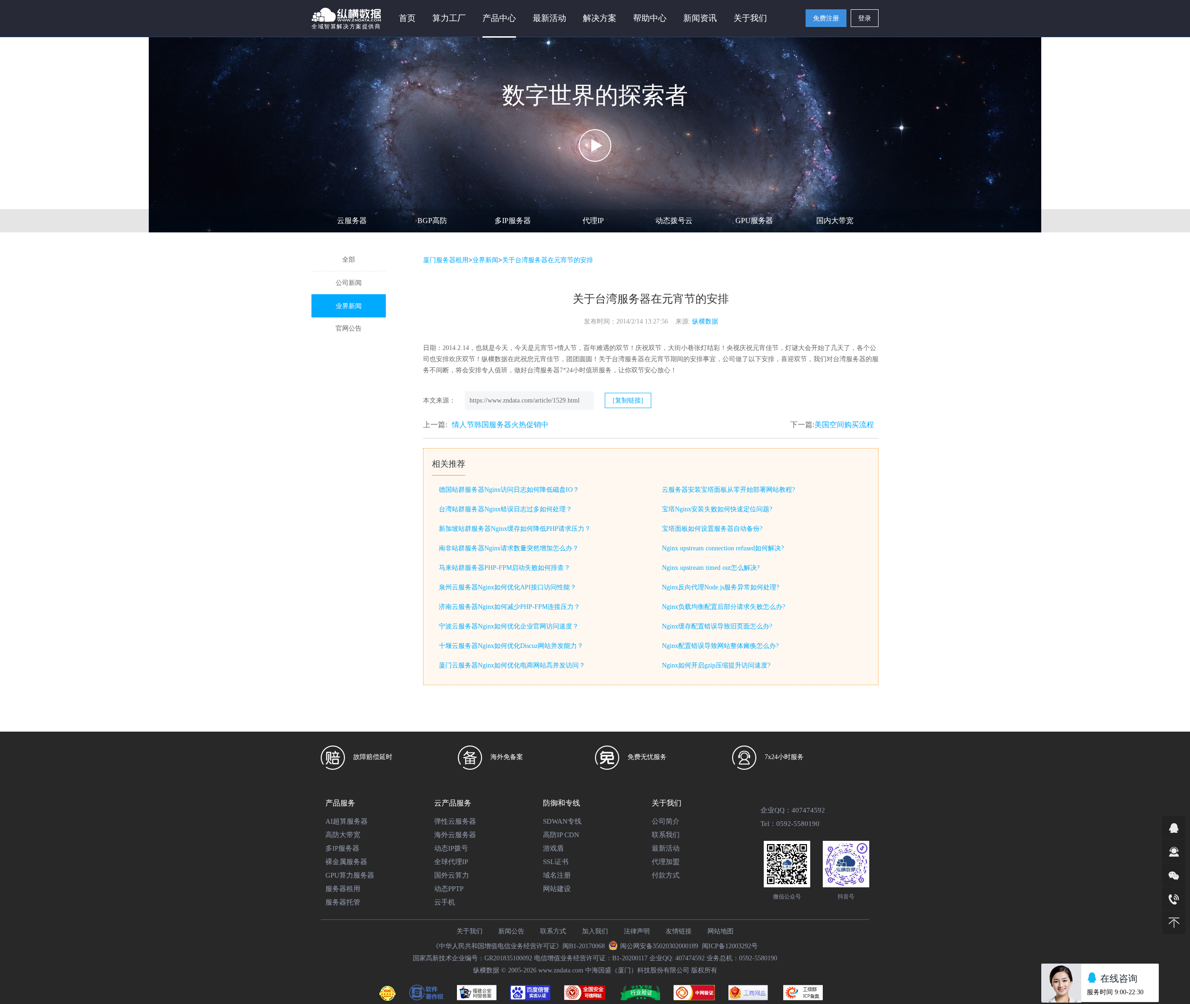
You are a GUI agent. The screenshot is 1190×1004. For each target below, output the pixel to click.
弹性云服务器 (455, 821)
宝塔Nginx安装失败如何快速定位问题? (717, 509)
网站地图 (720, 931)
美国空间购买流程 (844, 425)
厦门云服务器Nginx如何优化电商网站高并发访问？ (512, 665)
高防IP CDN (561, 835)
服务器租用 (342, 888)
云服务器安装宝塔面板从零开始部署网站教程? (728, 489)
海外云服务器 (455, 835)
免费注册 (826, 18)
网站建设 (557, 888)
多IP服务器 (513, 221)
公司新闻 (349, 282)
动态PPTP (448, 888)
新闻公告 (511, 931)
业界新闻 (349, 306)
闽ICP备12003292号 (730, 946)
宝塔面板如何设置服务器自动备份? (712, 528)
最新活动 (549, 18)
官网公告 (349, 328)
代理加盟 (666, 861)
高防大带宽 (342, 835)
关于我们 (469, 931)
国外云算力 (451, 875)
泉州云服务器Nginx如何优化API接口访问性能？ (507, 587)
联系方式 (553, 931)
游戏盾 (553, 848)
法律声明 (637, 931)
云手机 (444, 902)
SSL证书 (556, 861)
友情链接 (679, 931)
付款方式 (666, 875)
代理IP (593, 221)
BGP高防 (432, 221)
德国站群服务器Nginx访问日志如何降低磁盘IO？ (509, 489)
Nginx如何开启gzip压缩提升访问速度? (716, 665)
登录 (864, 18)
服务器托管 (342, 902)
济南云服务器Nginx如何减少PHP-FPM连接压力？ (509, 606)
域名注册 (557, 875)
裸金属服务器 (346, 861)
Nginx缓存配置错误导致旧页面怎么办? (717, 626)
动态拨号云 (674, 221)
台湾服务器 (849, 359)
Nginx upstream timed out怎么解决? (711, 567)
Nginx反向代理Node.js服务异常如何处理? (720, 587)
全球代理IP (451, 861)
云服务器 (352, 221)
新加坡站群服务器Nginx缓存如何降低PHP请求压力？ (515, 528)
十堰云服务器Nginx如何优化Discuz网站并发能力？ (511, 645)
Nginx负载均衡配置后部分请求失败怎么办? (723, 606)
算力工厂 (449, 18)
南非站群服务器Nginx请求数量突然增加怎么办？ (509, 548)
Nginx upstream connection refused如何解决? (723, 548)
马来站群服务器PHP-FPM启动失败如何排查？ (504, 567)
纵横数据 (705, 321)
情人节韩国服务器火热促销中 (500, 425)
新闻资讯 (700, 18)
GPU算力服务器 (349, 875)
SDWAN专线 (562, 821)
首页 (407, 18)
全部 (348, 259)
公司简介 (666, 821)
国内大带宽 (834, 221)
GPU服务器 (754, 221)
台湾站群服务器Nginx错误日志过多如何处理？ (505, 509)
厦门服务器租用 (446, 260)
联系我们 (666, 835)
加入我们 (595, 931)
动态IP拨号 (451, 848)
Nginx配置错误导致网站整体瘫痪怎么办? (720, 645)
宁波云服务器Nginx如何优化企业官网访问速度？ (509, 626)
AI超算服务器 (346, 821)
